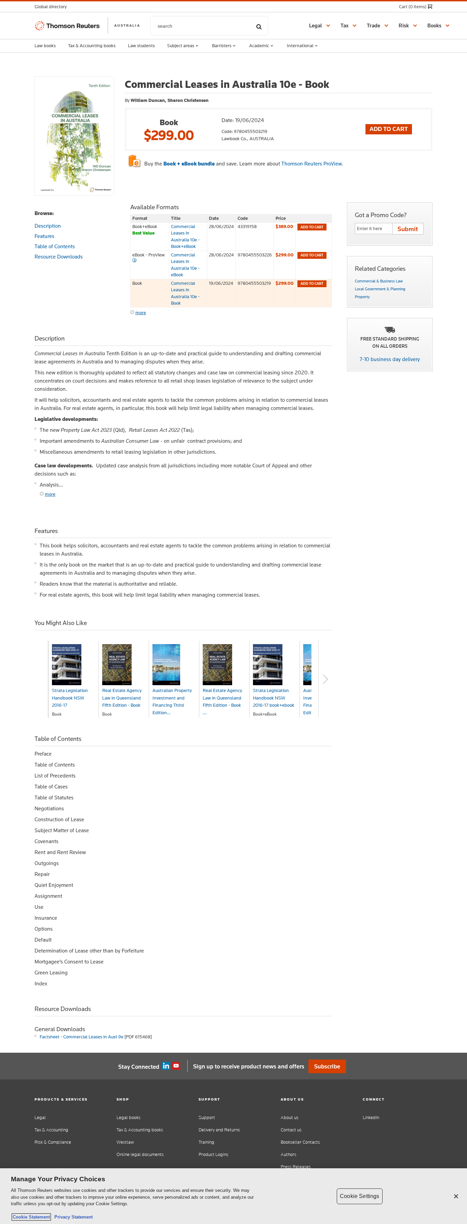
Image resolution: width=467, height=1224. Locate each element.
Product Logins (213, 1154)
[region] (233, 1196)
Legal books (129, 1117)
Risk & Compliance (53, 1142)
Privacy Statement (72, 1217)
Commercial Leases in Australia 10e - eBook (185, 265)
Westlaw (125, 1142)
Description (48, 226)
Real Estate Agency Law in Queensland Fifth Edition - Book (122, 697)
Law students (141, 45)
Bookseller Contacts (300, 1142)
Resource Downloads (59, 256)
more (140, 312)
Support (207, 1117)
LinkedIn (371, 1117)
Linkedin (166, 1066)
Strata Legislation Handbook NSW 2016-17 (70, 697)
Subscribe (327, 1066)
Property (362, 296)
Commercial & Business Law (379, 281)
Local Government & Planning (380, 289)
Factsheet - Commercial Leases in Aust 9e (81, 1037)
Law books (45, 45)
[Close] (456, 1196)
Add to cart (312, 227)
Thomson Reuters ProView (311, 163)
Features (44, 236)
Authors (288, 1154)
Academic (259, 45)
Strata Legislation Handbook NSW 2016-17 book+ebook (273, 697)
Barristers (221, 45)
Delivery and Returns (219, 1130)
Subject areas (180, 45)
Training (206, 1142)
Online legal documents (140, 1154)
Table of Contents (55, 246)
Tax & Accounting (51, 1130)
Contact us (291, 1130)
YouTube (176, 1066)
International (300, 45)
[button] (53, 6)
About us (289, 1117)
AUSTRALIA (127, 25)
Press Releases (296, 1167)
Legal (40, 1117)
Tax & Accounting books (92, 45)
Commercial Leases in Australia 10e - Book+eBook (185, 236)
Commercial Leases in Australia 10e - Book (185, 293)
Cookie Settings (359, 1196)
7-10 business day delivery (390, 359)
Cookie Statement (31, 1217)
